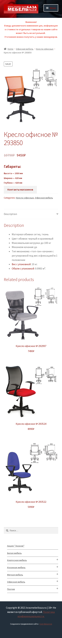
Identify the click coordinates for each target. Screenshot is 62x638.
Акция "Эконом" (15, 545)
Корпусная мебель (17, 560)
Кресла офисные (44, 48)
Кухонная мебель (16, 567)
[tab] (31, 214)
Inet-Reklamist (46, 624)
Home (10, 48)
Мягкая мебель (15, 574)
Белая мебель (14, 553)
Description (10, 214)
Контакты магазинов (20, 189)
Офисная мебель (24, 48)
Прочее (11, 589)
